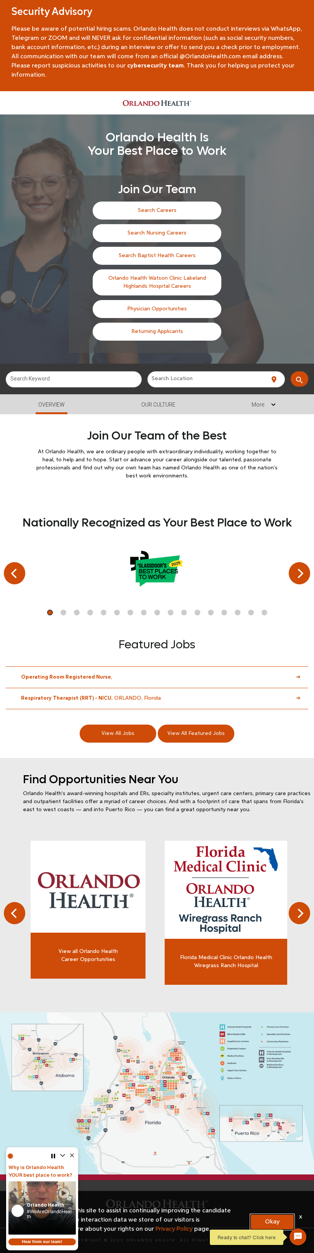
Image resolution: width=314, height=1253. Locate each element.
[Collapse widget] (62, 1156)
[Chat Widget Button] (297, 1236)
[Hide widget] (72, 1156)
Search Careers (157, 210)
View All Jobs (117, 733)
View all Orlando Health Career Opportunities (88, 955)
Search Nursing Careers (157, 233)
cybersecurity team (155, 66)
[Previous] (14, 573)
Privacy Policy (174, 1229)
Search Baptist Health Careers (157, 255)
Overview (51, 405)
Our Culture (158, 405)
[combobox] (73, 379)
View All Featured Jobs (196, 733)
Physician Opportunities (157, 309)
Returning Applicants (157, 331)
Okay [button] (272, 1222)
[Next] (299, 573)
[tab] (157, 464)
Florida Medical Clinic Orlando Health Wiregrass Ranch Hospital (226, 961)
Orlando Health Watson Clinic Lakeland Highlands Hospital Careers (157, 282)
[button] (41, 1207)
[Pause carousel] (53, 1156)
